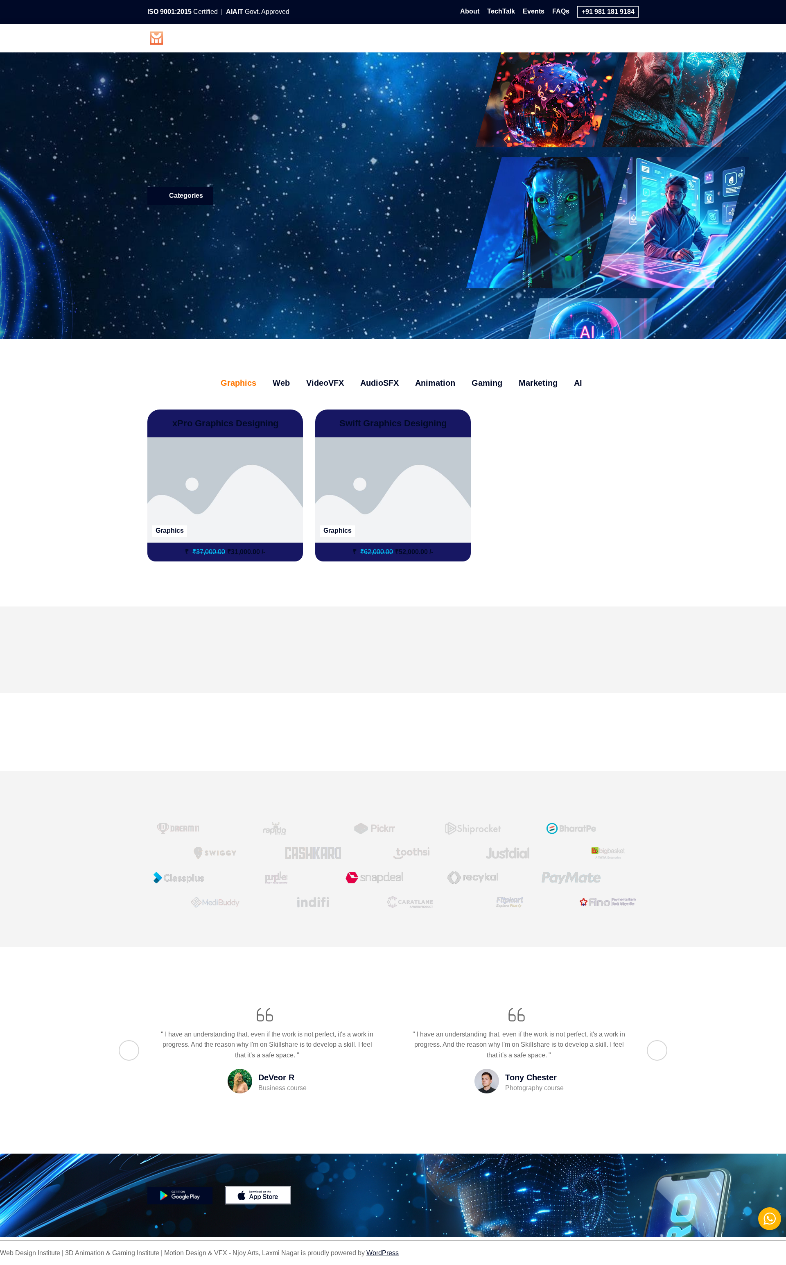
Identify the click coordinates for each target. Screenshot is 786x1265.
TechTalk (501, 11)
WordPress (382, 1252)
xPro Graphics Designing (225, 423)
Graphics (333, 37)
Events (533, 11)
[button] (129, 1050)
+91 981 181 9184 (608, 11)
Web (371, 37)
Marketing (594, 37)
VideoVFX (409, 37)
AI (629, 37)
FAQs (560, 11)
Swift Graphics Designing (393, 423)
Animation (506, 37)
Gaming (550, 37)
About (469, 11)
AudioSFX (458, 37)
